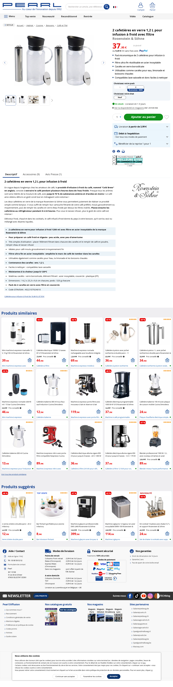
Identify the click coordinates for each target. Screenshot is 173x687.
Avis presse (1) (53, 174)
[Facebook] (114, 151)
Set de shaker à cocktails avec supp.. (154, 539)
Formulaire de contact (17, 564)
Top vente (30, 16)
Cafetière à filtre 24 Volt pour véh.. (84, 468)
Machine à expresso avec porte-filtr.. (85, 417)
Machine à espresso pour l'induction (16, 468)
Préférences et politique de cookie (19, 625)
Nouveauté (48, 16)
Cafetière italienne (43, 417)
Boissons (50, 25)
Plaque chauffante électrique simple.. (154, 417)
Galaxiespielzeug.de (141, 608)
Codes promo (11, 629)
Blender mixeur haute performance (154, 468)
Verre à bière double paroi (12, 539)
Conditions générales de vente (18, 617)
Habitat (30, 25)
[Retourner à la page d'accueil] (32, 7)
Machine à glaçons (112, 539)
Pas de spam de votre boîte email (145, 562)
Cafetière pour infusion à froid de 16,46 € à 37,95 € (24, 296)
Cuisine (40, 25)
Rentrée (88, 16)
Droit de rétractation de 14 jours (145, 556)
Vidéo (133, 16)
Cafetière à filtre (42, 366)
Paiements (98, 556)
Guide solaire (11, 636)
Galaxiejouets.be (139, 635)
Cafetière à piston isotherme (116, 366)
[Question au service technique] (124, 151)
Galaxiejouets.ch (139, 612)
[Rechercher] (106, 7)
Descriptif (11, 174)
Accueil (20, 25)
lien (144, 663)
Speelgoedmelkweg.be (142, 643)
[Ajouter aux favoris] (166, 117)
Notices (9, 632)
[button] (129, 107)
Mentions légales (13, 621)
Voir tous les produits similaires (13, 474)
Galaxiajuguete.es (140, 624)
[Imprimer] (119, 151)
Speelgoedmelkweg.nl (142, 631)
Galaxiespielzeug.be (141, 639)
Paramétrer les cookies (92, 676)
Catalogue (147, 16)
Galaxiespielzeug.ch (141, 616)
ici (152, 670)
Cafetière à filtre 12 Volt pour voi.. (118, 468)
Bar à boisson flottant (45, 539)
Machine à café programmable (117, 417)
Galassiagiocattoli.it (141, 627)
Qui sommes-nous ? (14, 610)
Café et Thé (62, 25)
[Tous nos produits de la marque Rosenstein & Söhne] (145, 189)
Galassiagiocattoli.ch (141, 620)
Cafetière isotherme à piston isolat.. (154, 366)
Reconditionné (69, 16)
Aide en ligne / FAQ (15, 556)
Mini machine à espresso (12, 417)
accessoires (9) (31, 174)
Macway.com (138, 646)
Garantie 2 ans (138, 559)
